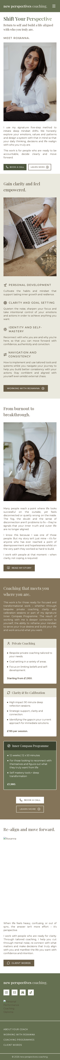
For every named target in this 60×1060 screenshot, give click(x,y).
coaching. (25, 6)
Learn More (38, 167)
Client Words (12, 1045)
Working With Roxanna (19, 1034)
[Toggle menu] (54, 6)
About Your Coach (15, 1029)
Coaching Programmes (18, 1039)
